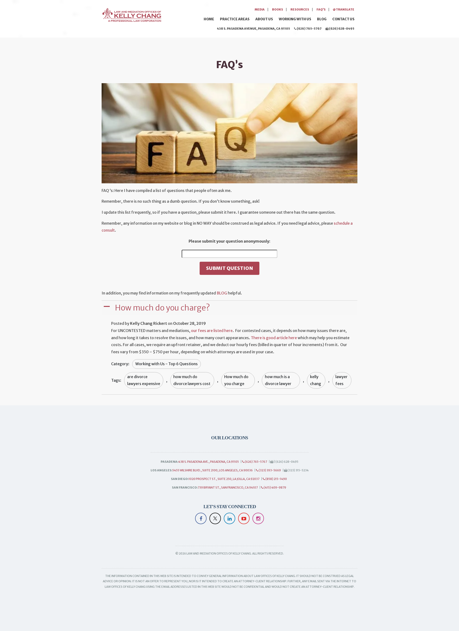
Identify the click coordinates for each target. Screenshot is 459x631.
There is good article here (274, 337)
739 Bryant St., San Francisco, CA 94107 (228, 487)
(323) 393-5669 (269, 470)
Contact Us (343, 19)
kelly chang (315, 380)
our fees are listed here (212, 330)
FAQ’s (321, 9)
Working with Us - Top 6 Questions (166, 363)
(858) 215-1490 (276, 479)
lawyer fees (341, 380)
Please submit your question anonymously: (229, 241)
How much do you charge (236, 380)
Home (209, 19)
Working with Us (295, 19)
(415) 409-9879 (274, 487)
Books (277, 9)
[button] (230, 308)
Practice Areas (235, 19)
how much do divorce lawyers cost (191, 380)
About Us (264, 19)
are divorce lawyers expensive (143, 380)
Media (260, 9)
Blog (322, 19)
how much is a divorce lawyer (278, 380)
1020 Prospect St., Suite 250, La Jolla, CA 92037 (224, 479)
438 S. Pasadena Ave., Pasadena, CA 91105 (208, 461)
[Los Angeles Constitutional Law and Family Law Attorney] (131, 14)
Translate (344, 9)
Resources (299, 9)
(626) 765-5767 (309, 28)
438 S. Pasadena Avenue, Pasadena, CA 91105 (253, 28)
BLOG (222, 293)
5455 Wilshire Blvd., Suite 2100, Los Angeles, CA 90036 (212, 470)
